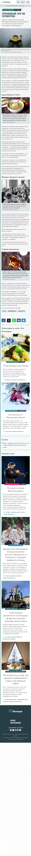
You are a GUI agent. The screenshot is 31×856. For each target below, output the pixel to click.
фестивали (11, 514)
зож (7, 431)
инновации (13, 576)
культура (13, 512)
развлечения (6, 639)
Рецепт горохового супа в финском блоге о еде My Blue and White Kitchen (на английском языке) (16, 445)
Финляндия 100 (12, 311)
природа (11, 701)
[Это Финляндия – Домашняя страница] (5, 2)
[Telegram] (20, 730)
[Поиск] (18, 2)
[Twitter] (13, 730)
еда (14, 379)
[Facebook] (11, 730)
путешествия (17, 701)
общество (19, 576)
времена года (9, 379)
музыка (18, 512)
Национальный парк (11, 699)
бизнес (7, 576)
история (8, 512)
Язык (22, 2)
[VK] (16, 730)
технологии (6, 578)
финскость (21, 311)
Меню (28, 2)
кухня (4, 311)
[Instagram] (18, 730)
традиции (14, 431)
